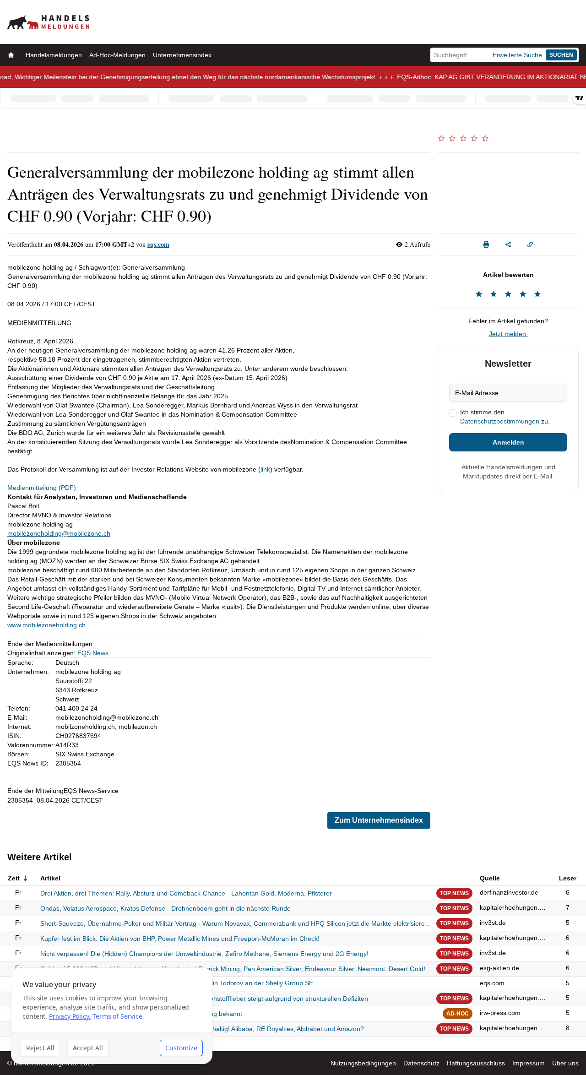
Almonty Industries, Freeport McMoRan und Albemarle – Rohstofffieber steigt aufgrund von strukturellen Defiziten (204, 998)
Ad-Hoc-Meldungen (117, 55)
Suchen (561, 55)
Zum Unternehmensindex (379, 820)
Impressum (528, 1063)
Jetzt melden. (508, 333)
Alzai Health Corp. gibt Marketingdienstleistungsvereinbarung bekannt (141, 1013)
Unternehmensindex (182, 55)
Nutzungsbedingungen (363, 1063)
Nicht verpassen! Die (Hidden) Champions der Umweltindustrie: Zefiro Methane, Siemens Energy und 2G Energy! (204, 953)
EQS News (93, 653)
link (265, 469)
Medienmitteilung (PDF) (41, 487)
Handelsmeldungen (54, 55)
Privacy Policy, (70, 1016)
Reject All (40, 1047)
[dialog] (111, 1015)
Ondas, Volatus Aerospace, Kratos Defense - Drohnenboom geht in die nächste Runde (165, 908)
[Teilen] (508, 244)
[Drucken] (486, 244)
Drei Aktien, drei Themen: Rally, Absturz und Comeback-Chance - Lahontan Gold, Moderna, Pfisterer (186, 893)
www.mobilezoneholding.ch (46, 625)
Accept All (88, 1047)
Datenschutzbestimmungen (499, 421)
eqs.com (158, 244)
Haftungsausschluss (476, 1063)
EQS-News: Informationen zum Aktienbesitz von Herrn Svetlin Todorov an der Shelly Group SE (176, 983)
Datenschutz (421, 1063)
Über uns (565, 1063)
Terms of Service (117, 1016)
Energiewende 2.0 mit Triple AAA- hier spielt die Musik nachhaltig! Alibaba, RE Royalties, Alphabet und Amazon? (202, 1028)
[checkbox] (452, 413)
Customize (181, 1047)
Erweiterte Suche (517, 55)
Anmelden (508, 442)
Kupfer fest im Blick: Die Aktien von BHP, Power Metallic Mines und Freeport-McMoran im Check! (180, 938)
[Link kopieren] (530, 244)
